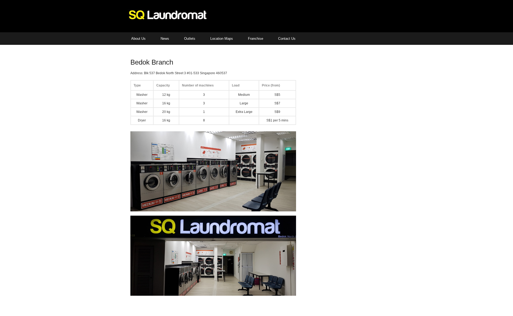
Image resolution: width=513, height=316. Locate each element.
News (165, 39)
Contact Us (287, 39)
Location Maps (221, 39)
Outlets (189, 39)
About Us (138, 39)
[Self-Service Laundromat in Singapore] (168, 19)
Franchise (255, 39)
